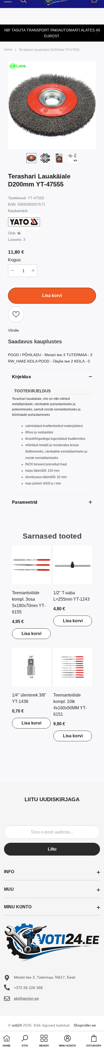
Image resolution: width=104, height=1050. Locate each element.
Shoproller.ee (85, 1025)
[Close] (96, 33)
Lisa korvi (31, 633)
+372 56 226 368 (28, 988)
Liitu (52, 849)
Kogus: (14, 260)
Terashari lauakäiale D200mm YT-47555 (49, 50)
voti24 (17, 1025)
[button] (25, 1041)
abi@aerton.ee (26, 998)
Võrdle (13, 330)
